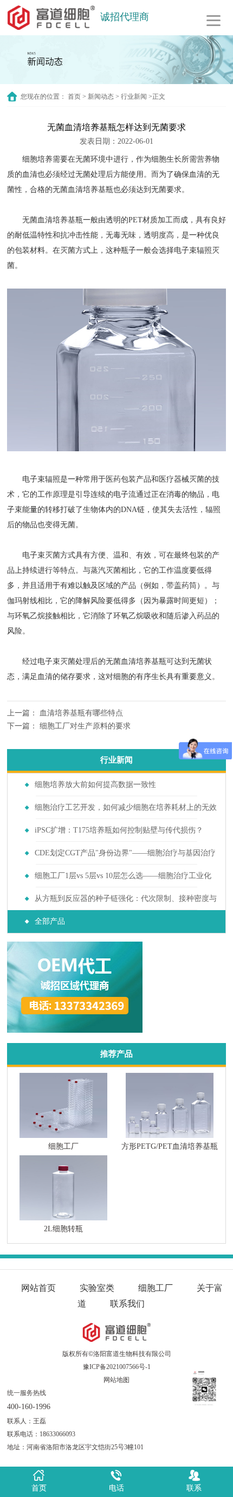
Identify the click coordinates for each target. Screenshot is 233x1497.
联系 (194, 1488)
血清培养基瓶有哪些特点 (81, 713)
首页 (74, 96)
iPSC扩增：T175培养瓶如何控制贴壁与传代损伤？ (119, 830)
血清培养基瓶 (90, 189)
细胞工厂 (155, 1288)
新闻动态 (101, 96)
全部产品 (50, 921)
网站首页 (38, 1288)
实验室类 (97, 1288)
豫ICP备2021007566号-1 (117, 1367)
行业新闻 (134, 96)
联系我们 (127, 1303)
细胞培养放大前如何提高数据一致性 (95, 785)
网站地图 (116, 1380)
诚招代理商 (124, 16)
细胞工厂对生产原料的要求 (85, 726)
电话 (116, 1488)
